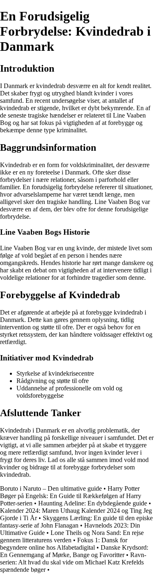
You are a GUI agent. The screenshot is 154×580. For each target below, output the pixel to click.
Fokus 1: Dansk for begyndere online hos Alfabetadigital (63, 544)
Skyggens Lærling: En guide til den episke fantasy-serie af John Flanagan (76, 521)
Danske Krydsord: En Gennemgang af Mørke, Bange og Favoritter (74, 551)
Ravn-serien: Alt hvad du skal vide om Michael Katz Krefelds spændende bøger (73, 562)
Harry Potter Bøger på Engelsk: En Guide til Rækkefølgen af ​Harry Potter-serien (70, 496)
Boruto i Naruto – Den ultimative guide (51, 488)
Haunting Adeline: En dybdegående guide (92, 503)
